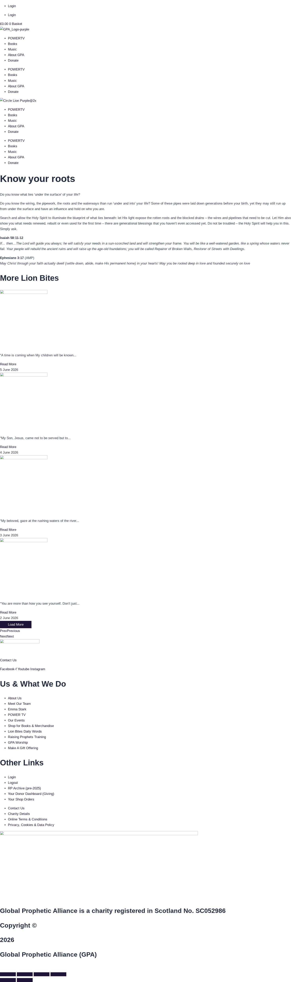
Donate (13, 60)
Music (12, 49)
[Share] (41, 974)
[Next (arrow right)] (25, 980)
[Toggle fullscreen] (25, 974)
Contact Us (8, 660)
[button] (1, 968)
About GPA (16, 55)
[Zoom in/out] (8, 974)
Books (12, 44)
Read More (8, 364)
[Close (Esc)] (58, 974)
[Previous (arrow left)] (8, 980)
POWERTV (16, 38)
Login (12, 6)
